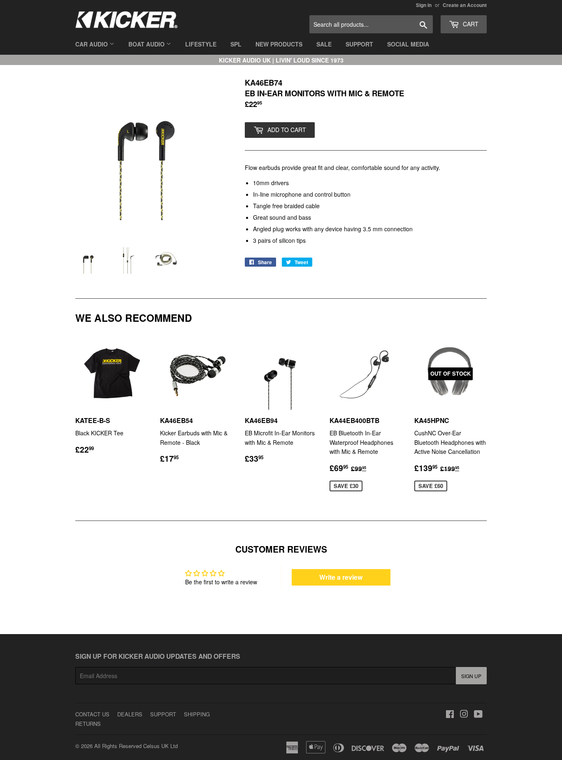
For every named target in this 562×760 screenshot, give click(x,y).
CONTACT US (92, 714)
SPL (236, 44)
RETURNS (88, 723)
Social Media (408, 44)
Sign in (424, 5)
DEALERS (129, 714)
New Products (278, 44)
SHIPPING (197, 714)
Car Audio (92, 44)
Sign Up (471, 675)
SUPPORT (163, 714)
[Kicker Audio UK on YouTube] (478, 715)
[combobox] (371, 24)
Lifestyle (200, 44)
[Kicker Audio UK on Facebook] (450, 715)
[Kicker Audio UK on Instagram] (464, 715)
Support (359, 44)
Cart (469, 24)
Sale (324, 44)
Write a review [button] (340, 577)
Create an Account (465, 5)
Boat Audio (147, 44)
